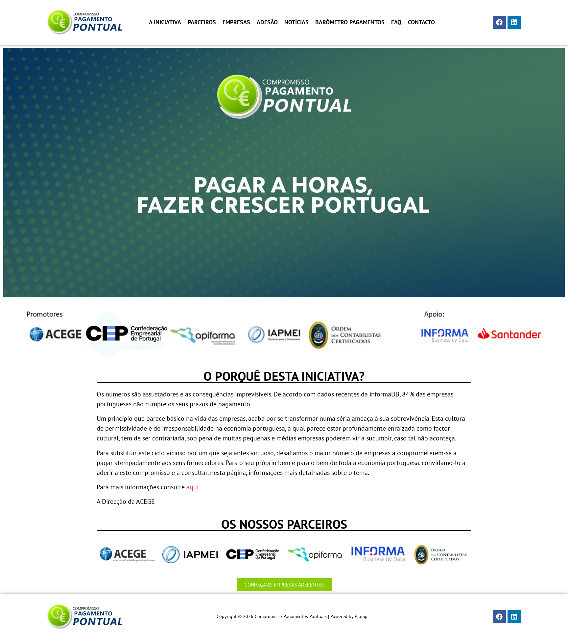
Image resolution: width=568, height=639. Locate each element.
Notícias (296, 22)
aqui (192, 487)
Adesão (267, 22)
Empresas (236, 22)
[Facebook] (499, 22)
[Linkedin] (514, 22)
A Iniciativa (165, 22)
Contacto (421, 22)
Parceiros (202, 22)
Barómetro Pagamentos (350, 22)
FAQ (396, 22)
